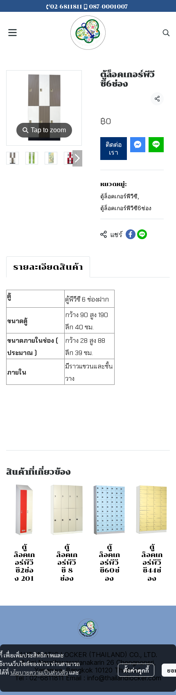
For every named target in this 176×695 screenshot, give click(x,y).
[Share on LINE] (142, 234)
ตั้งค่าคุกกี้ (136, 670)
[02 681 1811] (129, 7)
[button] (166, 32)
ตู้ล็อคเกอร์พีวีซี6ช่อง (125, 207)
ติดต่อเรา (114, 148)
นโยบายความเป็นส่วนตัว (39, 672)
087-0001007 (108, 7)
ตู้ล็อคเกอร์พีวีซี (119, 196)
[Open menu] (12, 32)
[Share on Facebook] (130, 234)
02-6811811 (67, 7)
